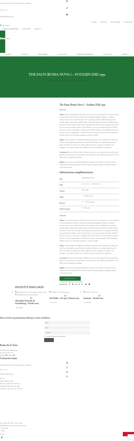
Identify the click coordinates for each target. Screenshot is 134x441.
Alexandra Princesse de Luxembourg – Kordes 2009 (27, 302)
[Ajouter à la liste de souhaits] (31, 298)
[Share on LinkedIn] (76, 284)
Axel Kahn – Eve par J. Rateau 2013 (64, 298)
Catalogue (128, 22)
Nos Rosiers (115, 22)
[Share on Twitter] (72, 284)
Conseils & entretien (10, 29)
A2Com (25, 423)
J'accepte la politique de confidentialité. (56, 336)
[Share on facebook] (69, 284)
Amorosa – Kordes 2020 (93, 298)
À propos (103, 22)
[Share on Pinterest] (86, 284)
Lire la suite (19, 308)
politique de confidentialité (34, 425)
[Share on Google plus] (82, 284)
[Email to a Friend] (89, 284)
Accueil (94, 22)
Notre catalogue (75, 282)
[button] (67, 34)
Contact (37, 29)
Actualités (26, 29)
